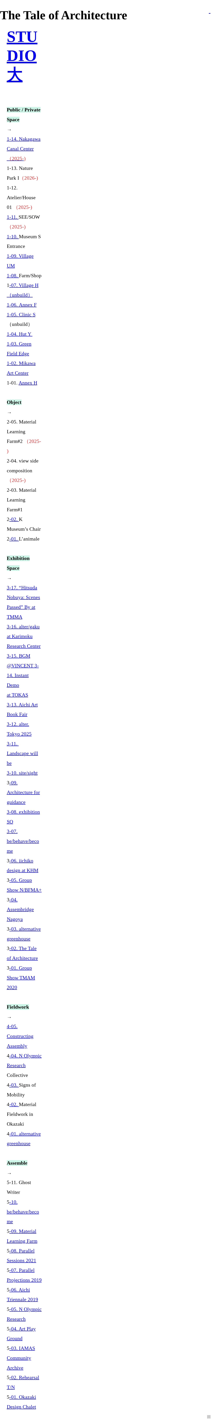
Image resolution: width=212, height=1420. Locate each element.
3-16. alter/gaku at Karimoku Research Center (24, 636)
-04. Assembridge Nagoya (20, 909)
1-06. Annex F (22, 305)
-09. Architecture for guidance (23, 792)
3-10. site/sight (22, 773)
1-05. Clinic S (21, 314)
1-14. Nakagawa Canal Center (24, 148)
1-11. (13, 217)
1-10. (13, 236)
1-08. (13, 275)
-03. (14, 1085)
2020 (12, 987)
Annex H (28, 383)
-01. (14, 539)
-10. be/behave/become (23, 1211)
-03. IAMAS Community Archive (21, 1358)
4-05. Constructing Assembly (20, 1036)
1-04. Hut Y (19, 334)
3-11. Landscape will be (22, 753)
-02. (14, 519)
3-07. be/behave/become (23, 841)
